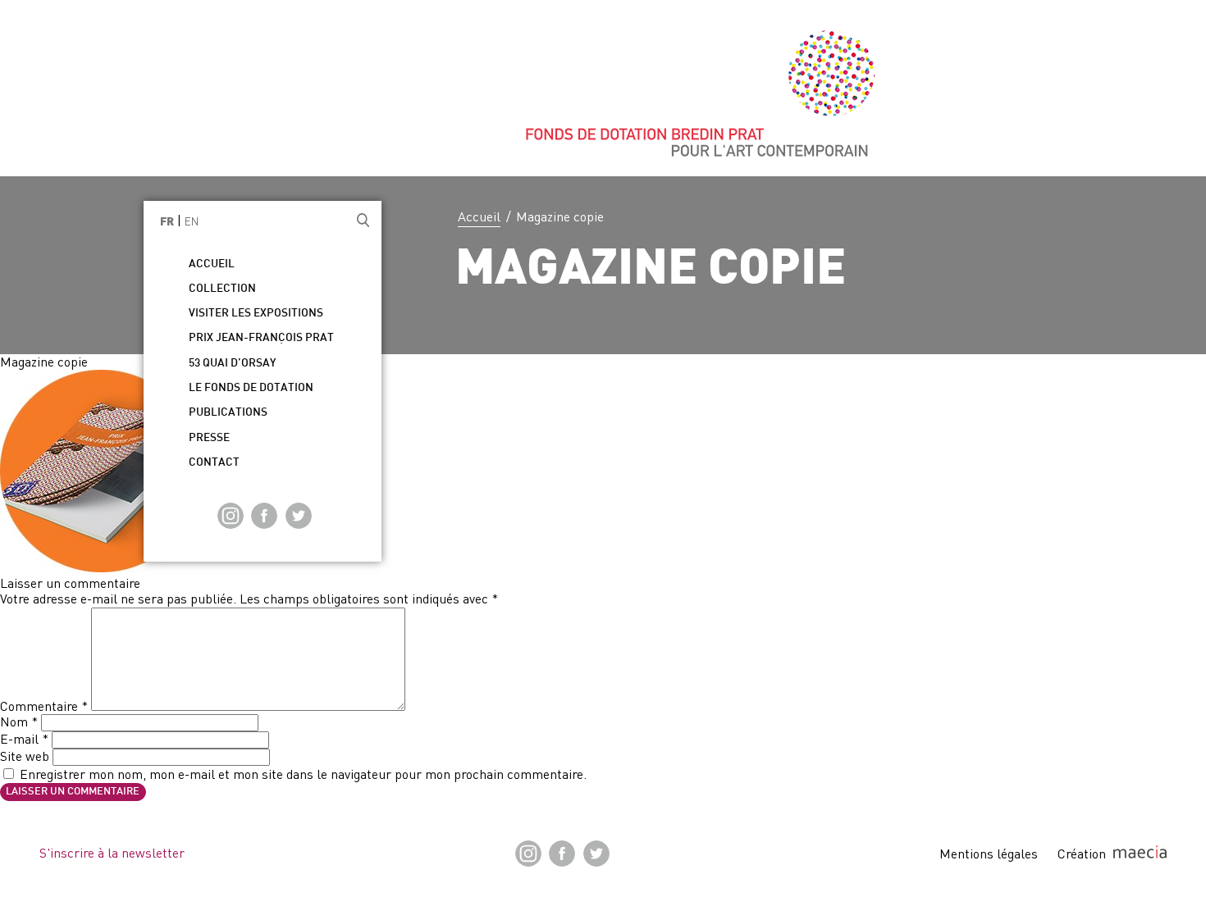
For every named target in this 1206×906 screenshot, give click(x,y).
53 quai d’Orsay (232, 363)
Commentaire (44, 706)
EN (192, 221)
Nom (19, 721)
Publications (228, 412)
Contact (214, 463)
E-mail (24, 739)
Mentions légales (988, 853)
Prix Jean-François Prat (261, 338)
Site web (24, 756)
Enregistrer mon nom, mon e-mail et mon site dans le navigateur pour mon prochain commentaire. (303, 774)
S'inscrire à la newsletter (112, 853)
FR (167, 222)
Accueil (479, 216)
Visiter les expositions (256, 313)
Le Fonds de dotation (251, 388)
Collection (222, 289)
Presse (209, 438)
